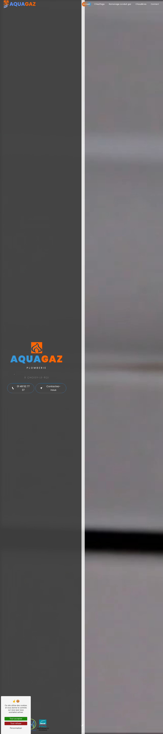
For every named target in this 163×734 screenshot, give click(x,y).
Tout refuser (15, 723)
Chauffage (99, 4)
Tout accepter (16, 718)
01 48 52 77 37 (23, 388)
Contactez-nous (53, 388)
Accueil (86, 4)
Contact (155, 4)
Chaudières (141, 4)
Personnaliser (16, 728)
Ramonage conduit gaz (120, 4)
